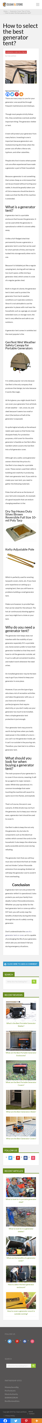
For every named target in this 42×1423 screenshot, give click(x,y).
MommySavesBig (12, 1387)
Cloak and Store (11, 56)
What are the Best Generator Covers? (21, 1138)
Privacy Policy (10, 1416)
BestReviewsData (12, 1401)
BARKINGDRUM (11, 1398)
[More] (21, 94)
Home (6, 11)
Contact (31, 1414)
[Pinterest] (17, 94)
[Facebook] (8, 94)
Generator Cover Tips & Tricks (20, 11)
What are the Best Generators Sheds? (21, 1112)
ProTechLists (10, 1391)
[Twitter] (12, 94)
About (30, 1411)
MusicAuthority (11, 1394)
